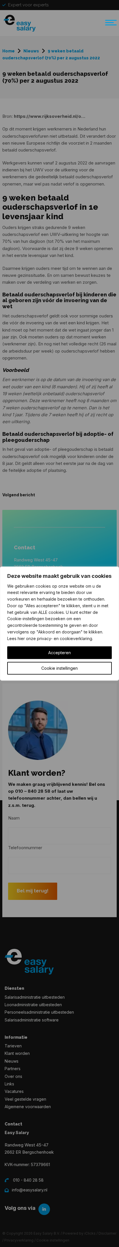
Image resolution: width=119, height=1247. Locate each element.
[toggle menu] (109, 25)
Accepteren (59, 652)
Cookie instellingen (59, 668)
